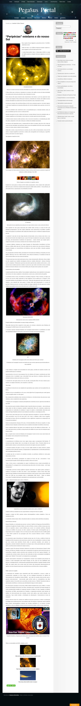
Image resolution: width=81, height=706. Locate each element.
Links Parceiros (54, 1)
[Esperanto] (64, 34)
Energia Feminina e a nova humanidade (66, 97)
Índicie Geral (62, 1)
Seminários (62, 17)
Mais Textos (37, 17)
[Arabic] (65, 32)
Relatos (56, 17)
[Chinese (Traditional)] (70, 32)
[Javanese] (67, 36)
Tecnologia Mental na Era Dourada (65, 100)
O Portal (23, 1)
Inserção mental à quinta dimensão (65, 120)
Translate (74, 42)
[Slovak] (67, 38)
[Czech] (72, 32)
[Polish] (73, 36)
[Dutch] (73, 32)
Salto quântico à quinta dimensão (65, 103)
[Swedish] (70, 38)
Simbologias (39, 1)
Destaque (16, 17)
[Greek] (69, 34)
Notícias (50, 17)
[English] (75, 32)
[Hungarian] (73, 34)
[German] (67, 34)
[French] (65, 34)
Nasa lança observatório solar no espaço (28, 681)
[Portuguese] (75, 36)
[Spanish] (69, 38)
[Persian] (72, 36)
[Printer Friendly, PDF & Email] (11, 685)
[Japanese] (65, 36)
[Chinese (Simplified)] (69, 32)
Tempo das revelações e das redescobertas (67, 76)
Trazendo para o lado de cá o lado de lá (66, 73)
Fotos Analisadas (31, 1)
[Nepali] (70, 36)
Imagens (23, 17)
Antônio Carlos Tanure (18, 23)
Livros (46, 1)
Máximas (44, 17)
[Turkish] (72, 38)
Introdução (16, 1)
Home (10, 1)
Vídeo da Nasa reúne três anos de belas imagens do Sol (27, 656)
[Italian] (64, 36)
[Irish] (75, 34)
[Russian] (65, 38)
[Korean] (69, 36)
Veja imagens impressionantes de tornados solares (27, 669)
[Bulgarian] (67, 32)
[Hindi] (72, 34)
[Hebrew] (70, 34)
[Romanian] (64, 38)
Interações (29, 17)
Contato (69, 1)
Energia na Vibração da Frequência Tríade (67, 95)
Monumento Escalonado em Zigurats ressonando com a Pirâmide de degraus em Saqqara (67, 107)
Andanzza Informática (14, 695)
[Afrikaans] (64, 32)
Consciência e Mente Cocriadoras (65, 79)
